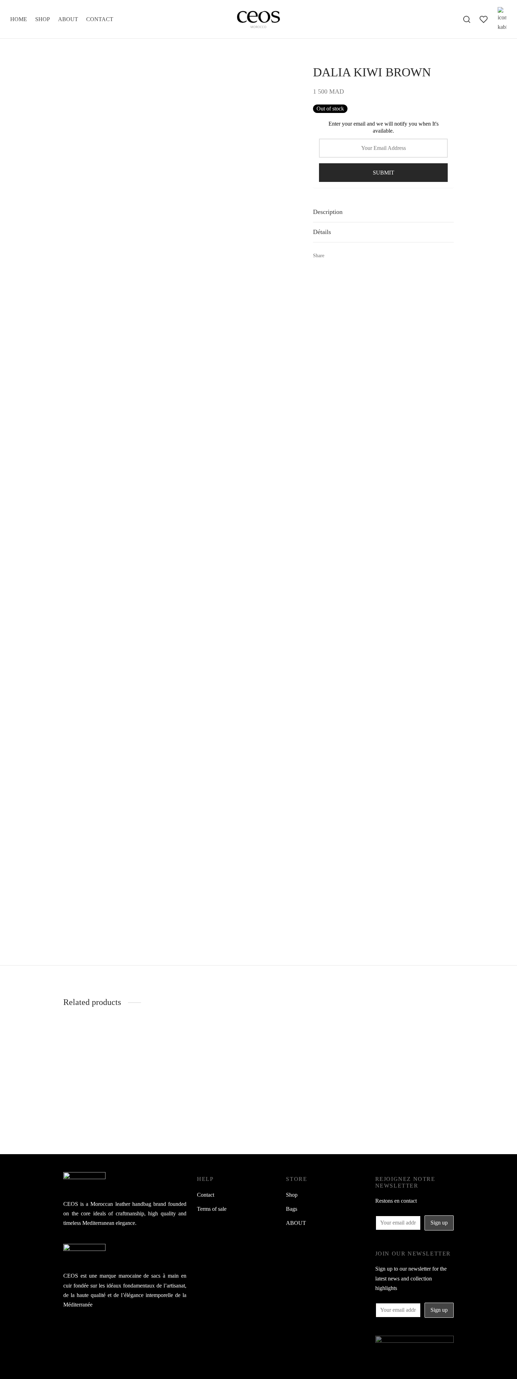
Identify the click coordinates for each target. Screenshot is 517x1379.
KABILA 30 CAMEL (88, 1115)
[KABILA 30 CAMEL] (124, 1065)
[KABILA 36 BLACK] (258, 1065)
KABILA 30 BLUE (353, 1115)
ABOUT (68, 19)
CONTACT (99, 19)
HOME (18, 19)
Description (328, 211)
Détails (322, 231)
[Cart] (502, 19)
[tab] (383, 212)
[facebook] (68, 1330)
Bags (291, 1209)
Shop (292, 1195)
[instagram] (82, 1330)
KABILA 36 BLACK (222, 1115)
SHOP (42, 19)
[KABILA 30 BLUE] (392, 1065)
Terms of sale (211, 1209)
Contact (205, 1195)
